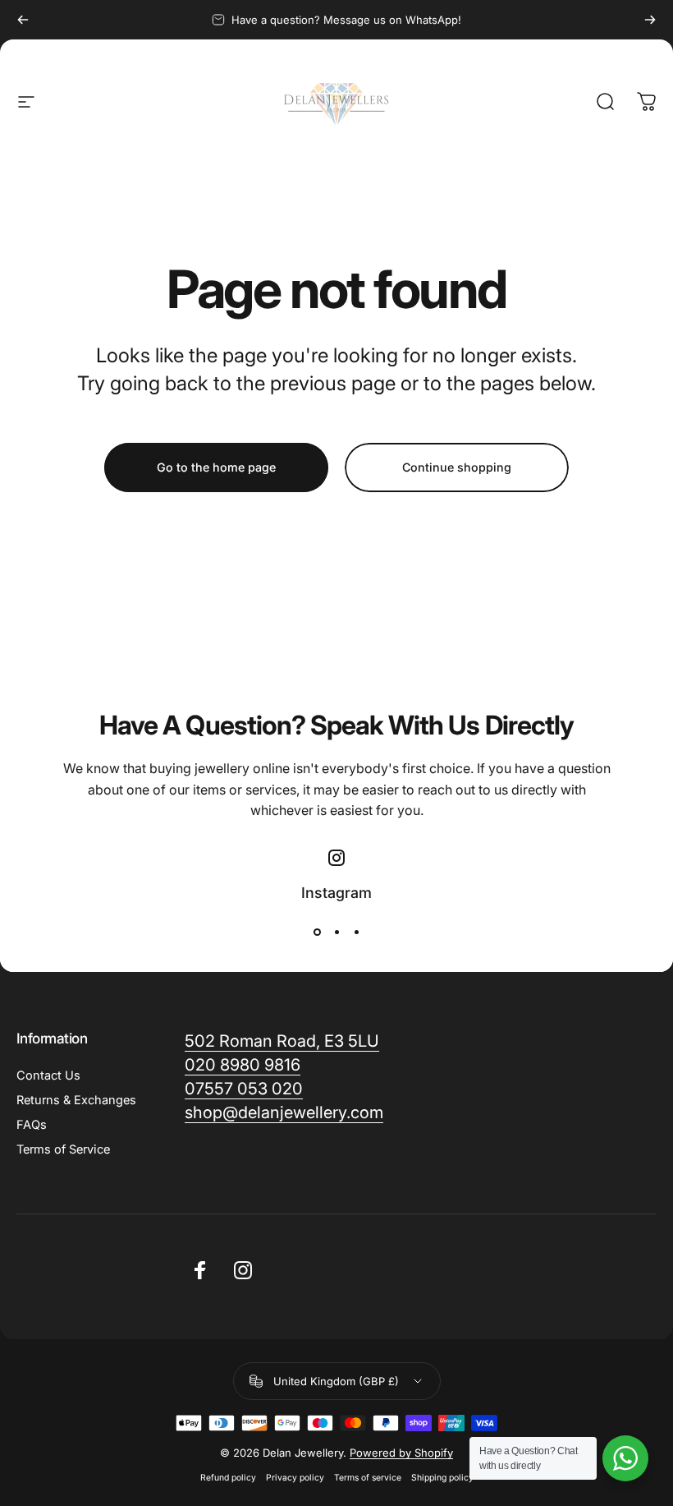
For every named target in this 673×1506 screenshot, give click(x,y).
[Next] (650, 19)
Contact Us (48, 1075)
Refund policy (228, 1477)
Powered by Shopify (401, 1452)
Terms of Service (63, 1149)
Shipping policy (442, 1477)
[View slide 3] (356, 932)
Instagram (336, 892)
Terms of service (367, 1477)
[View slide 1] (317, 932)
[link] (284, 1113)
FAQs (31, 1124)
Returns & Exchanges (76, 1100)
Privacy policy (295, 1477)
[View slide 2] (336, 932)
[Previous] (23, 19)
